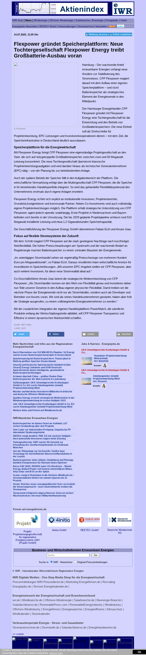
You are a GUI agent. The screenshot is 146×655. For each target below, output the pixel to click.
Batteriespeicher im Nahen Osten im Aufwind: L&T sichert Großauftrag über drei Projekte (40, 424)
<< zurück (18, 634)
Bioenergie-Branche (109, 600)
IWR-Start (17, 20)
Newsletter (101, 26)
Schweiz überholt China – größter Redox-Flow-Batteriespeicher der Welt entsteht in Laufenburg (39, 377)
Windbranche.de (32, 600)
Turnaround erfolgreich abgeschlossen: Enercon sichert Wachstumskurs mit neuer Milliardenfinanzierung (43, 494)
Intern (124, 20)
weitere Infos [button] (56, 653)
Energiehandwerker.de (102, 627)
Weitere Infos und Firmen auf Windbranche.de (37, 410)
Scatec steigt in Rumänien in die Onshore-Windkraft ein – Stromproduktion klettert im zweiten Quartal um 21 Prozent (43, 478)
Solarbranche (82, 20)
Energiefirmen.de (89, 582)
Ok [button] (139, 651)
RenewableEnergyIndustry (86, 604)
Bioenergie (97, 20)
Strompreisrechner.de (26, 627)
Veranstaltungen (67, 26)
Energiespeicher (72, 609)
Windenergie (40, 20)
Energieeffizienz (95, 609)
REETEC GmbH (89, 530)
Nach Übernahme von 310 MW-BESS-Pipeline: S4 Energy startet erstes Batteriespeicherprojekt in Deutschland (44, 353)
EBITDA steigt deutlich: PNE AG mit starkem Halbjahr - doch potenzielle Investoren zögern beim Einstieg (42, 437)
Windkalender (21, 613)
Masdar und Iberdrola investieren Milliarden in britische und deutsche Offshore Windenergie (42, 393)
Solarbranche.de (84, 600)
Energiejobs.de (22, 586)
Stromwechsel (85, 26)
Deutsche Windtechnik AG (119, 531)
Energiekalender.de (56, 586)
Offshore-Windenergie (58, 600)
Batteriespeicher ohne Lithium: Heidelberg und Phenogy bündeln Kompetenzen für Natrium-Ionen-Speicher (43, 461)
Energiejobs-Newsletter (24, 26)
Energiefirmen (51, 609)
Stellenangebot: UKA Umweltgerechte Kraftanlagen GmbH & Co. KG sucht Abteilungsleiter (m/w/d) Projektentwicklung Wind (41, 385)
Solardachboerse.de (25, 604)
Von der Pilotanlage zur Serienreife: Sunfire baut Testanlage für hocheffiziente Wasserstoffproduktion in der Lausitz (42, 454)
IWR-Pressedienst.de (50, 582)
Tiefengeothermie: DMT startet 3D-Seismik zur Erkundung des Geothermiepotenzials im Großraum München (40, 445)
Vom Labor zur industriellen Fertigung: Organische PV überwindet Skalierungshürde (42, 431)
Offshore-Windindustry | (27, 609)
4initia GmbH (59, 530)
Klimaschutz (114, 609)
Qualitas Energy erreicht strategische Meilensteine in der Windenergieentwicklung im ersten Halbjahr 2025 (44, 399)
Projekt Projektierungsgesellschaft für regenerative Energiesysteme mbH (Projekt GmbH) (27, 537)
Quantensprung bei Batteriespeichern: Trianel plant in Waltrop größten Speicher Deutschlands (42, 360)
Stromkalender (41, 613)
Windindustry (113, 604)
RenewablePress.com (53, 604)
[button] (21, 334)
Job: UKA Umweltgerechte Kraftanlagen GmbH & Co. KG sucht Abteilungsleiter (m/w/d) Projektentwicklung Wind (43, 405)
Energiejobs (112, 20)
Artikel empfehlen (122, 34)
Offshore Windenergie (61, 20)
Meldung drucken (98, 34)
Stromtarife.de (50, 627)
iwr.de (16, 600)
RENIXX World (48, 26)
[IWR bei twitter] (120, 26)
